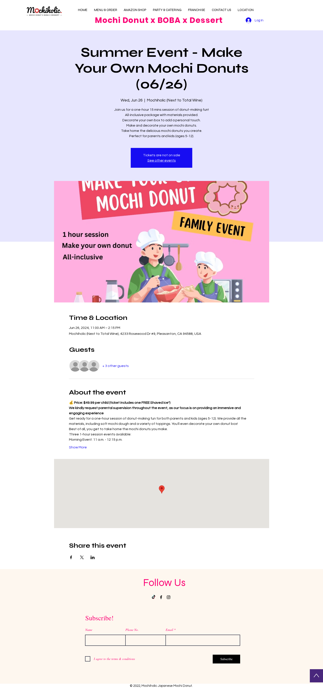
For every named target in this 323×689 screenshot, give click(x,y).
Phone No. (132, 629)
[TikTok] (153, 597)
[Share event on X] (82, 557)
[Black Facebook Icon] (161, 597)
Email (169, 629)
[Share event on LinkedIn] (93, 557)
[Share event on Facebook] (71, 557)
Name (88, 629)
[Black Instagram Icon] (168, 597)
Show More (78, 447)
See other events (161, 160)
